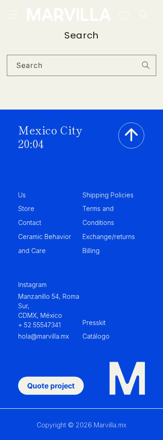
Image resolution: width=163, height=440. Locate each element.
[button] (14, 14)
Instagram (32, 284)
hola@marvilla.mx (43, 336)
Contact (29, 222)
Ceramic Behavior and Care (44, 243)
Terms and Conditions (98, 215)
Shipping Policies (108, 195)
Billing (91, 250)
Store (26, 208)
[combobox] (81, 65)
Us (22, 195)
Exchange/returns (108, 236)
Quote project (51, 385)
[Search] (146, 65)
